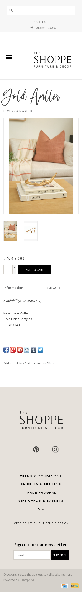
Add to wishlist (13, 363)
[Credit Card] (64, 586)
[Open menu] (9, 56)
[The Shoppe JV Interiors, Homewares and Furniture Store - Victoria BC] (52, 57)
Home (7, 111)
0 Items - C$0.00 (45, 28)
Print (51, 363)
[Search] (12, 10)
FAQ (41, 509)
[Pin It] (20, 350)
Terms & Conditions (41, 476)
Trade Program (41, 493)
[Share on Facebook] (6, 350)
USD (37, 22)
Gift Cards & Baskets (41, 501)
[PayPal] (74, 586)
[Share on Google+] (13, 350)
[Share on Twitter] (40, 350)
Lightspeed (27, 580)
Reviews (52, 288)
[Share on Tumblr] (33, 350)
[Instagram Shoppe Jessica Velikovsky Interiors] (55, 449)
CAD (45, 22)
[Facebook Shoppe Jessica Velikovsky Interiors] (26, 449)
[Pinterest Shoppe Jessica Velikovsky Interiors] (36, 449)
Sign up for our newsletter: (41, 544)
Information (13, 288)
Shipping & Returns (41, 484)
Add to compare (36, 363)
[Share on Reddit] (26, 350)
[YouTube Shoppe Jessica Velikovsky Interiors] (45, 449)
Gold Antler (23, 111)
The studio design (54, 523)
